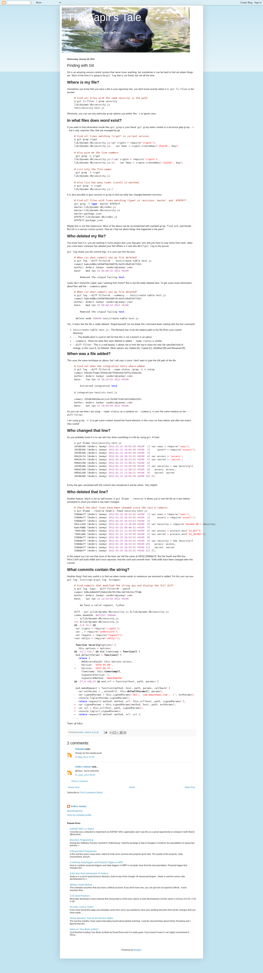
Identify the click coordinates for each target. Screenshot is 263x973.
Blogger (137, 950)
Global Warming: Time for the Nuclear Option (91, 918)
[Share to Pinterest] (125, 732)
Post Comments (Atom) (91, 792)
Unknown (80, 749)
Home (132, 787)
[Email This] (111, 732)
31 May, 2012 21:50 (84, 757)
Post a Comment (80, 781)
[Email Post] (105, 732)
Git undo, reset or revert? (82, 907)
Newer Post (73, 787)
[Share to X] (118, 732)
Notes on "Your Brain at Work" (84, 929)
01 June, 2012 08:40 (85, 775)
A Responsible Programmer (83, 851)
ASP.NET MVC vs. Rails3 (82, 829)
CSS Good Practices (80, 896)
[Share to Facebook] (121, 732)
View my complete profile (79, 815)
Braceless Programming (81, 840)
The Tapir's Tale (104, 17)
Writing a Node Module (81, 884)
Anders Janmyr (83, 767)
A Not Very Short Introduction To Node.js (89, 873)
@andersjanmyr (75, 811)
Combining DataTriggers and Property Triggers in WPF (96, 862)
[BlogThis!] (114, 732)
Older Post (190, 787)
